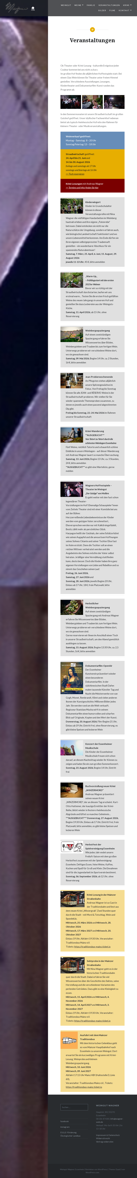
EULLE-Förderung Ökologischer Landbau (70, 1134)
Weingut (66, 5)
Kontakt (124, 10)
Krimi (126, 5)
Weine (77, 5)
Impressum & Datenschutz (108, 1135)
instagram (65, 1127)
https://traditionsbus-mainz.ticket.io (92, 946)
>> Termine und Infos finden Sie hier (82, 187)
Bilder (102, 10)
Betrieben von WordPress (96, 1169)
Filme (112, 10)
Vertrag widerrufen (104, 1141)
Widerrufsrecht (103, 1138)
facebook (64, 1121)
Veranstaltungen (109, 5)
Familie (91, 5)
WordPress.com (92, 1172)
